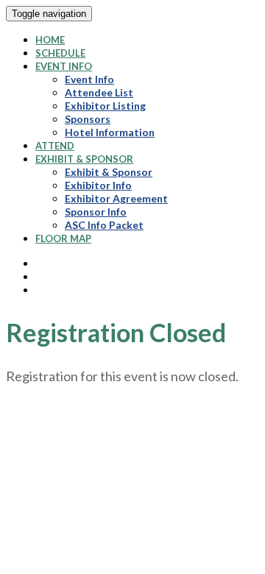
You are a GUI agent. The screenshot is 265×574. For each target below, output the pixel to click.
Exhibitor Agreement (116, 198)
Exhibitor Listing (105, 105)
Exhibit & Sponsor (84, 159)
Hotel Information (110, 132)
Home (50, 40)
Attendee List (99, 92)
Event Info (63, 66)
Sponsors (87, 119)
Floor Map (63, 238)
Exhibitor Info (98, 185)
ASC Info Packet (104, 225)
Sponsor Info (96, 211)
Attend (54, 146)
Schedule (60, 53)
